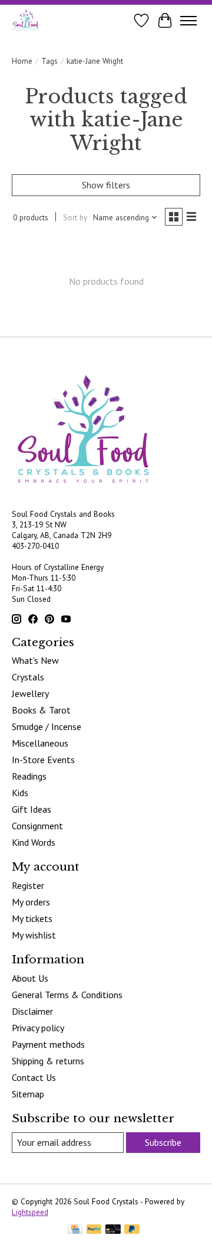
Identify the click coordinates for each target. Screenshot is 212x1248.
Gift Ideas (31, 809)
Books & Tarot (41, 710)
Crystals (28, 677)
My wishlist (34, 935)
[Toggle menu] (188, 20)
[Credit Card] (75, 1230)
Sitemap (28, 1094)
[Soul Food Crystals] (25, 20)
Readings (29, 776)
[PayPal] (94, 1230)
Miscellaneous (40, 743)
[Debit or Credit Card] (113, 1230)
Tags (49, 61)
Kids (20, 793)
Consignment (37, 826)
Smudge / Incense (46, 726)
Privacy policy (38, 1028)
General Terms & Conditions (67, 995)
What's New (35, 660)
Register (28, 885)
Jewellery (30, 693)
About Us (30, 978)
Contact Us (34, 1077)
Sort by (75, 217)
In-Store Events (43, 759)
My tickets (32, 918)
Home (22, 61)
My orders (31, 902)
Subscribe (163, 1142)
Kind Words (33, 842)
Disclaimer (32, 1011)
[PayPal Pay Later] (132, 1230)
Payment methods (48, 1044)
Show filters (106, 185)
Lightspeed (30, 1212)
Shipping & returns (48, 1061)
